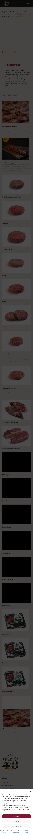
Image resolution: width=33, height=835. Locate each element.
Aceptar (16, 816)
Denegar (16, 821)
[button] (30, 791)
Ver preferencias (16, 826)
